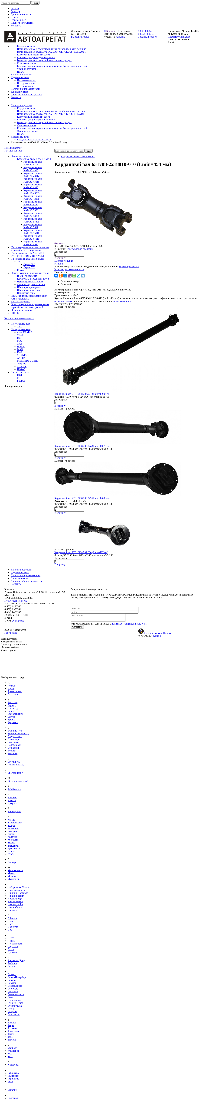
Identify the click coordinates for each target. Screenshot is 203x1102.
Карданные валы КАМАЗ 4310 (32, 169)
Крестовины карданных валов (33, 116)
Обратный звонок (147, 36)
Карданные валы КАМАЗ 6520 (32, 243)
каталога (120, 36)
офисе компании (122, 301)
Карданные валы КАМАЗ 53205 (32, 214)
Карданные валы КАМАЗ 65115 (32, 237)
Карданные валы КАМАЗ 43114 (32, 174)
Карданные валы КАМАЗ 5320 (32, 209)
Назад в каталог (13, 147)
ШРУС (21, 133)
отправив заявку (63, 301)
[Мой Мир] (65, 275)
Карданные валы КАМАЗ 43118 (32, 180)
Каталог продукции (21, 105)
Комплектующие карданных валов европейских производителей (52, 128)
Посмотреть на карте (179, 36)
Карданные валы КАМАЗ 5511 (32, 226)
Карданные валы (26, 108)
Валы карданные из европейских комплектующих (44, 122)
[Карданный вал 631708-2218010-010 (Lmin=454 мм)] (95, 240)
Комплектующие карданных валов (36, 119)
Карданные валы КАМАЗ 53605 (32, 220)
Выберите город (80, 36)
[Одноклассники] (61, 275)
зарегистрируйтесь (129, 266)
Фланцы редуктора (27, 131)
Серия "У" (29, 267)
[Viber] (70, 275)
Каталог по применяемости (19, 318)
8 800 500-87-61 (146, 31)
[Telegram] (83, 275)
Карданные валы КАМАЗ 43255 (32, 197)
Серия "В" (29, 264)
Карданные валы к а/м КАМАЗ (34, 139)
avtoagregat (18, 620)
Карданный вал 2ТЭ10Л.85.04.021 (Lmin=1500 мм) (81, 394)
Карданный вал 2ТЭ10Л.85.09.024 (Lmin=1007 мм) (81, 446)
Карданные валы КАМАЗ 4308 (32, 163)
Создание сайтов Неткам (157, 633)
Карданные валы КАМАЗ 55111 (32, 231)
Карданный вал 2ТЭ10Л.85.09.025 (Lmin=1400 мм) (81, 498)
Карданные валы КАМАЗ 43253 (32, 191)
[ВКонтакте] (56, 275)
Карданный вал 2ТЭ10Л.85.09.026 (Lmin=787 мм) (81, 552)
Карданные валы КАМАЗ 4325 (32, 186)
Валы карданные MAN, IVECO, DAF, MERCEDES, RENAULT (51, 114)
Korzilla (157, 636)
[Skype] (78, 275)
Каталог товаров (13, 150)
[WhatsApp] (74, 275)
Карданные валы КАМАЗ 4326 (32, 203)
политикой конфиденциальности (129, 623)
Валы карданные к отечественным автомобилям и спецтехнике (51, 111)
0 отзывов (59, 243)
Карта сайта (10, 632)
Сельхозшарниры (26, 125)
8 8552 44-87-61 (146, 33)
